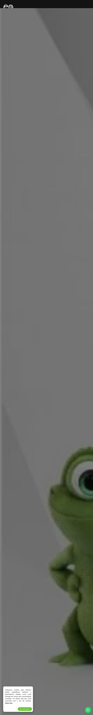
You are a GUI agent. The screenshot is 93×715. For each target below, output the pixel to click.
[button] (30, 689)
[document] (46, 357)
